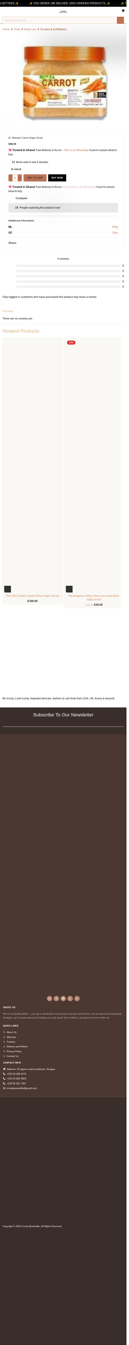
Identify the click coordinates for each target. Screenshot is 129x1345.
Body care (30, 29)
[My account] (10, 11)
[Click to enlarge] (9, 121)
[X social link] (23, 243)
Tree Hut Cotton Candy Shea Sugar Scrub (32, 595)
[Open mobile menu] (4, 11)
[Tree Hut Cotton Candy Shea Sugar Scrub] (32, 466)
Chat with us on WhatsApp (80, 186)
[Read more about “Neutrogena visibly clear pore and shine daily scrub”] (69, 589)
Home (6, 29)
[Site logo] (63, 11)
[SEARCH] (120, 20)
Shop (17, 29)
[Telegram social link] (31, 243)
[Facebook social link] (19, 243)
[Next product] (122, 29)
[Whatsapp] (70, 998)
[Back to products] (118, 29)
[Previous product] (114, 29)
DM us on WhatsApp (76, 150)
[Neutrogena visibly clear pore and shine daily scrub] (94, 466)
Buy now (57, 177)
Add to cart (35, 177)
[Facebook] (63, 998)
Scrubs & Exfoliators (53, 29)
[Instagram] (49, 998)
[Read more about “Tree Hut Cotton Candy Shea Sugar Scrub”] (7, 589)
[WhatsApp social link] (27, 243)
